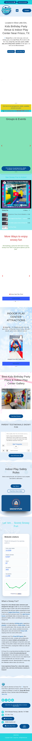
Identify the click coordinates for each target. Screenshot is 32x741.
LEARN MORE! (16, 298)
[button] (17, 10)
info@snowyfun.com (10, 722)
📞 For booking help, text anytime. (16, 111)
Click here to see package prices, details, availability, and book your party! (16, 107)
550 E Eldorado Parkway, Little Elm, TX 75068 (16, 711)
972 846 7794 (9, 714)
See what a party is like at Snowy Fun (17, 222)
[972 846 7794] (3, 715)
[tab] (16, 214)
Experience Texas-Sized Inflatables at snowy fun (17, 214)
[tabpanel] (16, 194)
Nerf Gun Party (12, 227)
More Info (4, 694)
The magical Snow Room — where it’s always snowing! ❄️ (17, 218)
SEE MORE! (16, 363)
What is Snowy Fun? (10, 601)
